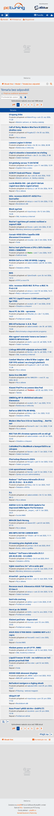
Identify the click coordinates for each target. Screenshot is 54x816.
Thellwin (30, 390)
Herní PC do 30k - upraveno (22, 311)
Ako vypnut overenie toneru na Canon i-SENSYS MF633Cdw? (28, 338)
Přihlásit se (16, 20)
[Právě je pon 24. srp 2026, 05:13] (47, 84)
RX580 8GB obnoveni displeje (23, 673)
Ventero (30, 650)
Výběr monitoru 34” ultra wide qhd (26, 566)
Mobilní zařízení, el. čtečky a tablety (30, 122)
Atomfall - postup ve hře (21, 576)
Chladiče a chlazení (24, 306)
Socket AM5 (21, 515)
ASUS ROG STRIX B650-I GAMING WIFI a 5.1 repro (29, 634)
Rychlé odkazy (2, 15)
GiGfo (29, 612)
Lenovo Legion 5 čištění (20, 142)
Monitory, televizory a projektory (28, 229)
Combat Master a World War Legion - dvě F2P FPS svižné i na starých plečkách (29, 361)
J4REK (29, 676)
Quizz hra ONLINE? (18, 375)
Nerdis (30, 352)
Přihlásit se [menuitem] (48, 15)
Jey (28, 176)
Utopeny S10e (15, 114)
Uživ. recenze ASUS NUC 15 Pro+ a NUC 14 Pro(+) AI (28, 287)
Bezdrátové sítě (22, 204)
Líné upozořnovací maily (21, 469)
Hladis (29, 253)
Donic (29, 579)
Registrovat (29, 20)
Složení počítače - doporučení (23, 619)
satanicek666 (32, 263)
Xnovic (30, 227)
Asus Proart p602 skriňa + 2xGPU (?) (26, 708)
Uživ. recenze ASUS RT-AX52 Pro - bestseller (25, 198)
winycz (30, 201)
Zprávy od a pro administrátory (28, 474)
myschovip (31, 212)
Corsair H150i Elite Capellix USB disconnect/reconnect (24, 236)
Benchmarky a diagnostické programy (31, 331)
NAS (11, 273)
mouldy (30, 240)
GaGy (29, 145)
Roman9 (30, 426)
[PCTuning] (14, 6)
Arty (21, 807)
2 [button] (21, 104)
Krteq (29, 413)
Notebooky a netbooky (25, 148)
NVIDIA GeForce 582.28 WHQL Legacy (27, 260)
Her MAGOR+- (32, 378)
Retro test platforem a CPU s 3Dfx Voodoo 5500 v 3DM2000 (30, 249)
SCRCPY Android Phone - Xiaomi (24, 173)
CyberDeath (31, 276)
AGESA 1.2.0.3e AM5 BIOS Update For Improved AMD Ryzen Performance (27, 506)
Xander (30, 165)
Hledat (5, 20)
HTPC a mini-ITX (22, 280)
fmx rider (30, 663)
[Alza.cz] (41, 6)
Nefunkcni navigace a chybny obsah (26, 683)
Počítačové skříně (23, 716)
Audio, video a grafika (24, 548)
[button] (13, 105)
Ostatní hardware (22, 158)
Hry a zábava (21, 138)
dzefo (29, 342)
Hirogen (30, 462)
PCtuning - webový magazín (27, 691)
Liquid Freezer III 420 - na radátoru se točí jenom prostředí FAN (29, 659)
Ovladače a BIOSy (23, 268)
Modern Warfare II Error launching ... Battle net (30, 422)
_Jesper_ (30, 510)
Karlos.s (30, 189)
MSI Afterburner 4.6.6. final (23, 324)
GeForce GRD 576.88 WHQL (22, 410)
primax (30, 546)
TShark (30, 536)
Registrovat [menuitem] (52, 15)
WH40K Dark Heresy (19, 520)
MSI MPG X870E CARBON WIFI (23, 533)
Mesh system (15, 209)
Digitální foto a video (24, 168)
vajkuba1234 (32, 686)
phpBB (19, 805)
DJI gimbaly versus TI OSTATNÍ (23, 163)
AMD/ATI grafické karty (25, 678)
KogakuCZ (31, 133)
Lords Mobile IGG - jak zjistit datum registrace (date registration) (26, 185)
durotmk (30, 711)
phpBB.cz (32, 810)
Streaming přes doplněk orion (23, 543)
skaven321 (31, 523)
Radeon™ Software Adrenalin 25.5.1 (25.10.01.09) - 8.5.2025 (26, 555)
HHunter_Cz (32, 314)
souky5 (30, 304)
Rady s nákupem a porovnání (27, 293)
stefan (29, 602)
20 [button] (37, 104)
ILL (10, 492)
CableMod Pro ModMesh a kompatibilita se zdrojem (30, 448)
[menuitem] (38, 15)
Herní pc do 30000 (18, 609)
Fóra (7, 15)
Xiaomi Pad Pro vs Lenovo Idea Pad (26, 387)
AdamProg (31, 117)
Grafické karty (21, 255)
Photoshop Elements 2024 (22, 459)
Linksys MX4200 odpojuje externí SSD (27, 349)
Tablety (19, 393)
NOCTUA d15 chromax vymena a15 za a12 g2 (30, 433)
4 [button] (28, 104)
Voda (18, 242)
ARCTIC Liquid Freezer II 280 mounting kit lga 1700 (29, 300)
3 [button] (25, 104)
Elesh (29, 155)
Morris (29, 569)
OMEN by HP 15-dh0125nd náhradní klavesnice (26, 399)
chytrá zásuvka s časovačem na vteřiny (28, 152)
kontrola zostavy (17, 599)
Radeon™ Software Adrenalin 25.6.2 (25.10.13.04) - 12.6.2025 (26, 481)
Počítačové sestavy (23, 319)
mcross (30, 622)
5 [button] (31, 104)
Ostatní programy (23, 464)
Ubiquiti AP (14, 695)
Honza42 (30, 638)
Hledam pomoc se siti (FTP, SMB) (25, 647)
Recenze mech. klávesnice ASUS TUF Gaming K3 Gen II (30, 588)
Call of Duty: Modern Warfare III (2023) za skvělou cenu (29, 129)
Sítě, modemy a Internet (25, 217)
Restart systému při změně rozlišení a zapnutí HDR (27, 223)
